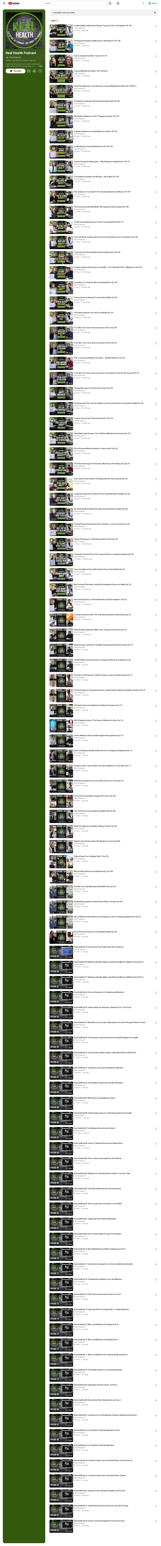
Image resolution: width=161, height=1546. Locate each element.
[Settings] (143, 3)
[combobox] (75, 3)
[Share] (34, 71)
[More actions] (40, 71)
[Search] (110, 3)
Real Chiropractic (15, 57)
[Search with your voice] (118, 3)
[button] (24, 30)
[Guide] (4, 3)
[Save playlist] (28, 71)
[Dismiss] (155, 12)
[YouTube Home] (14, 3)
